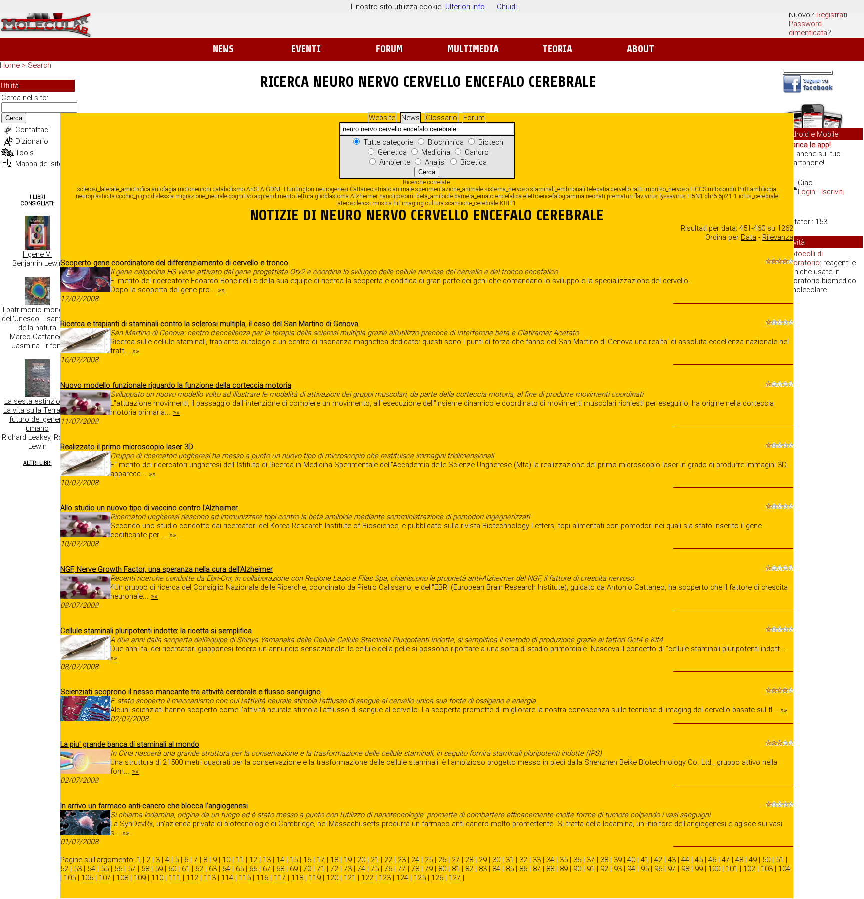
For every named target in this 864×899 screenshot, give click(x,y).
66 (254, 868)
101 (732, 868)
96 (658, 868)
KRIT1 (508, 203)
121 (350, 877)
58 (146, 868)
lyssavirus (673, 196)
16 (308, 859)
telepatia (598, 189)
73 (348, 868)
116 (262, 877)
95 (645, 868)
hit (397, 203)
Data (748, 237)
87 (537, 868)
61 (186, 868)
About (640, 49)
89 (564, 868)
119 (315, 877)
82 (470, 868)
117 (280, 877)
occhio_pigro (133, 196)
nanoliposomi (397, 196)
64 (226, 868)
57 (132, 868)
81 (456, 868)
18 (334, 859)
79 (429, 868)
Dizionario (32, 141)
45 (699, 859)
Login (807, 191)
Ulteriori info (465, 6)
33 (537, 859)
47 (726, 859)
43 (672, 859)
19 (348, 859)
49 (753, 859)
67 (267, 868)
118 (298, 877)
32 (524, 859)
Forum (389, 49)
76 (388, 868)
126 (438, 877)
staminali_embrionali (558, 189)
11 (240, 859)
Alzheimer (364, 196)
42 (658, 859)
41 (645, 859)
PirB (743, 189)
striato (383, 189)
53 (78, 868)
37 (591, 859)
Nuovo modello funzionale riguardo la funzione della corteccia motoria (176, 385)
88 (550, 868)
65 (240, 868)
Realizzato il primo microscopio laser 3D (127, 446)
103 (767, 868)
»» (221, 289)
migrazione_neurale (202, 196)
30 (496, 859)
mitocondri (722, 189)
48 (740, 859)
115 (245, 877)
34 (550, 859)
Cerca (14, 118)
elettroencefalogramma (554, 196)
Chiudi (507, 6)
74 (362, 868)
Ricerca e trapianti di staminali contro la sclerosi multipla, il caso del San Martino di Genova (209, 323)
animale (403, 189)
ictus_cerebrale (758, 196)
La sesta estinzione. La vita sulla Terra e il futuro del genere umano (38, 415)
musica (382, 203)
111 (175, 877)
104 (784, 868)
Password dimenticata (808, 28)
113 (210, 877)
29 (483, 859)
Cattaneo (362, 189)
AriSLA (255, 189)
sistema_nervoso (507, 189)
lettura (305, 196)
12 (254, 859)
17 (321, 859)
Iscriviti (833, 191)
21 (375, 859)
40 (632, 859)
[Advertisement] (823, 455)
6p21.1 (728, 196)
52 (64, 868)
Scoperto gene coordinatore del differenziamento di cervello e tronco (174, 262)
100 (714, 868)
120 (332, 877)
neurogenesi (332, 189)
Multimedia (473, 49)
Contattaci (33, 129)
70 (308, 868)
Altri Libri (38, 463)
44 (686, 859)
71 (321, 868)
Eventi (306, 49)
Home (10, 65)
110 (158, 877)
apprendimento (274, 196)
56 (118, 868)
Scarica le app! (807, 144)
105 (70, 877)
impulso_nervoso (666, 189)
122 (368, 877)
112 (192, 877)
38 (604, 859)
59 (159, 868)
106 (88, 877)
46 (712, 859)
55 (105, 868)
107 (105, 877)
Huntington (299, 189)
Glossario (442, 117)
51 (780, 859)
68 (280, 868)
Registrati (832, 14)
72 (334, 868)
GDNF (274, 189)
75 (375, 868)
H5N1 (696, 196)
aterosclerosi (354, 203)
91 (591, 868)
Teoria (557, 49)
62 (200, 868)
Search (40, 65)
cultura (435, 203)
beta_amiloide (434, 196)
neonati (596, 196)
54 (92, 868)
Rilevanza (778, 237)
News (223, 49)
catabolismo (229, 189)
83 (483, 868)
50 (766, 859)
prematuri (620, 196)
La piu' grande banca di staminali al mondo (130, 744)
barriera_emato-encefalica (488, 196)
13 (267, 859)
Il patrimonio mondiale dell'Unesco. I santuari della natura (38, 318)
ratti (637, 189)
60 (172, 868)
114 (228, 877)
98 (686, 868)
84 (496, 868)
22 (388, 859)
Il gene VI (37, 254)
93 (618, 868)
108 (122, 877)
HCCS (698, 189)
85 (510, 868)
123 (385, 877)
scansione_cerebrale (472, 203)
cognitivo (241, 196)
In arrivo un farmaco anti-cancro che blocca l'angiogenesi (154, 805)
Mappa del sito (40, 163)
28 (470, 859)
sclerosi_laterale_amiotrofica (114, 189)
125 (420, 877)
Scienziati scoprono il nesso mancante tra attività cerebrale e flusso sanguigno (190, 691)
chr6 (711, 196)
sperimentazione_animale (450, 189)
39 (618, 859)
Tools (25, 152)
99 (699, 868)
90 (578, 868)
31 (510, 859)
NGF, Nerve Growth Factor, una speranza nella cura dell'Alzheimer (166, 569)
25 (429, 859)
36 (578, 859)
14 (280, 859)
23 (402, 859)
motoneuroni (195, 189)
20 (362, 859)
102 (750, 868)
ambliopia (763, 189)
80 (442, 868)
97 (672, 868)
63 (213, 868)
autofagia (164, 189)
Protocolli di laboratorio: (803, 258)
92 (604, 868)
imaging (413, 203)
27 (456, 859)
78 (416, 868)
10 (226, 859)
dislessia (162, 196)
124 (402, 877)
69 (294, 868)
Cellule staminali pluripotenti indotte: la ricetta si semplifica (156, 630)
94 (632, 868)
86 (524, 868)
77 (402, 868)
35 (564, 859)
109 (140, 877)
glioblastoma (332, 196)
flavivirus (646, 196)
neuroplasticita (95, 196)
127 (455, 877)
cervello (621, 189)
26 (442, 859)
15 (294, 859)
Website (382, 117)
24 (416, 859)
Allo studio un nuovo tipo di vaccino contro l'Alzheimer (149, 507)
